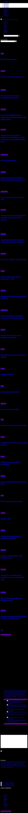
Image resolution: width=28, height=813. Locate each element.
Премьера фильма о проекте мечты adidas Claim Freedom (13, 241)
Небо (5, 27)
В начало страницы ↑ (6, 634)
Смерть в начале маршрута (12, 77)
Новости (6, 31)
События (22, 694)
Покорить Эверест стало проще (14, 259)
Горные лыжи (10, 692)
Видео (5, 33)
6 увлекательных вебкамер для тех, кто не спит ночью (14, 617)
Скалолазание (22, 693)
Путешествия (15, 693)
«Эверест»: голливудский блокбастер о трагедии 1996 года (12, 577)
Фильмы (8, 696)
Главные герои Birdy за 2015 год (14, 425)
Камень (6, 26)
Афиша (5, 30)
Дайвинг (15, 692)
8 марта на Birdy (7, 374)
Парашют (6, 11)
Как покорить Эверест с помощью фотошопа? (10, 97)
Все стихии (4, 155)
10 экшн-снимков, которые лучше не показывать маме (12, 317)
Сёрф (5, 13)
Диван (5, 24)
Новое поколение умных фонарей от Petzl (11, 278)
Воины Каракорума (9, 59)
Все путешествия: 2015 (10, 409)
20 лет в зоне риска (8, 160)
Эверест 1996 (6, 519)
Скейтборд (6, 14)
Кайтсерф (6, 7)
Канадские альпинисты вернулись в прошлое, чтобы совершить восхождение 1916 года (13, 138)
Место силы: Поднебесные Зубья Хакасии (11, 599)
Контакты (3, 760)
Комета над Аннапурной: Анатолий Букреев (11, 537)
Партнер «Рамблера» (6, 788)
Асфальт (6, 21)
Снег (5, 28)
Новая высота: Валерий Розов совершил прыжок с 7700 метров (13, 217)
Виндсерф (6, 6)
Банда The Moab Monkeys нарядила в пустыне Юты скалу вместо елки (14, 117)
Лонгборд (6, 10)
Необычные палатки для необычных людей (11, 336)
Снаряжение (12, 694)
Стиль (25, 694)
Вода (5, 23)
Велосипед (6, 3)
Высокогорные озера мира (12, 501)
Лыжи (5, 8)
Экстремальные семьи (10, 392)
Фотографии (14, 696)
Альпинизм (6, 1)
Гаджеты (24, 690)
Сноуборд (6, 15)
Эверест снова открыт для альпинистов (11, 557)
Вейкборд (6, 4)
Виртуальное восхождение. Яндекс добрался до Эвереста (13, 179)
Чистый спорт (20, 696)
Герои (5, 692)
